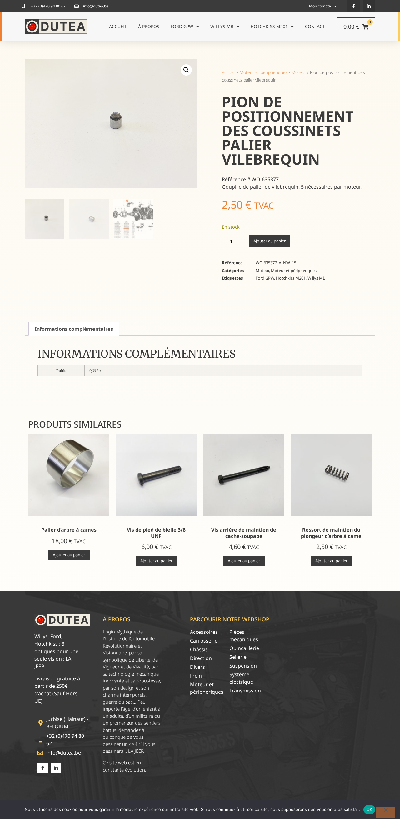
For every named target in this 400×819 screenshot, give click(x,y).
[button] (186, 70)
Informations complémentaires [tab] (74, 328)
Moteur (299, 72)
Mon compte (320, 6)
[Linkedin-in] (369, 6)
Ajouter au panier (269, 241)
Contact (315, 26)
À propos (148, 26)
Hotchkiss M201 (269, 26)
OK (369, 809)
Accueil (118, 26)
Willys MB (221, 26)
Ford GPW (182, 26)
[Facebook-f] (354, 6)
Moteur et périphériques (264, 72)
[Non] (385, 812)
